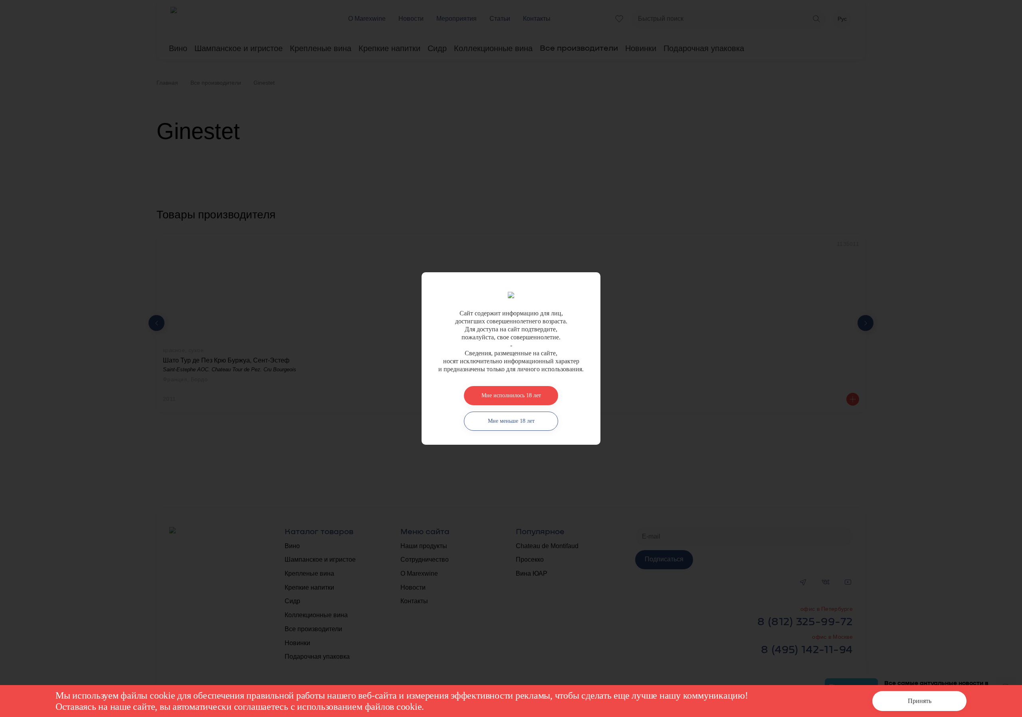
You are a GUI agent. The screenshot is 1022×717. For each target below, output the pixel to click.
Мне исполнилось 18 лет (511, 395)
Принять (919, 700)
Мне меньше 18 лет (511, 421)
